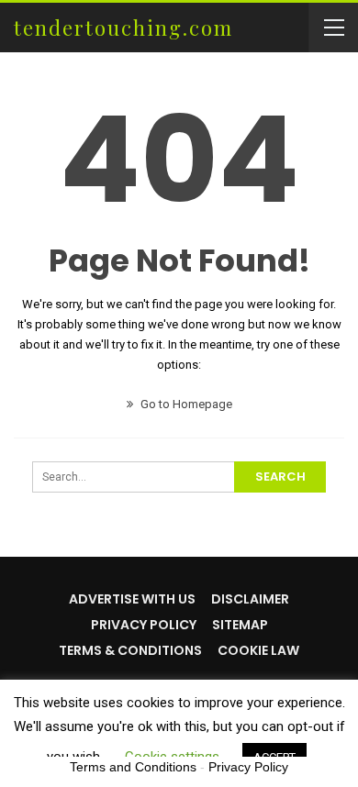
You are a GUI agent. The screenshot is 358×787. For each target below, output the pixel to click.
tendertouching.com (123, 27)
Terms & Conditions (130, 650)
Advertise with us (132, 599)
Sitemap (240, 624)
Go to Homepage (185, 404)
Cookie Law (258, 650)
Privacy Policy (143, 624)
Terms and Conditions (133, 766)
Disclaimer (250, 599)
